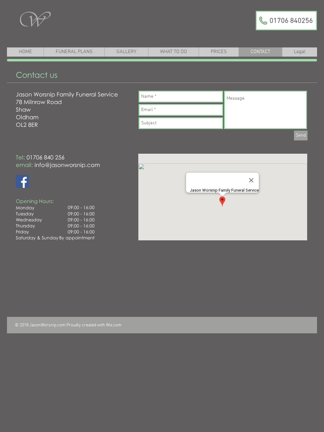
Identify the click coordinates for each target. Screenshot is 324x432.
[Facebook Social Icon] (22, 181)
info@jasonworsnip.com (67, 164)
